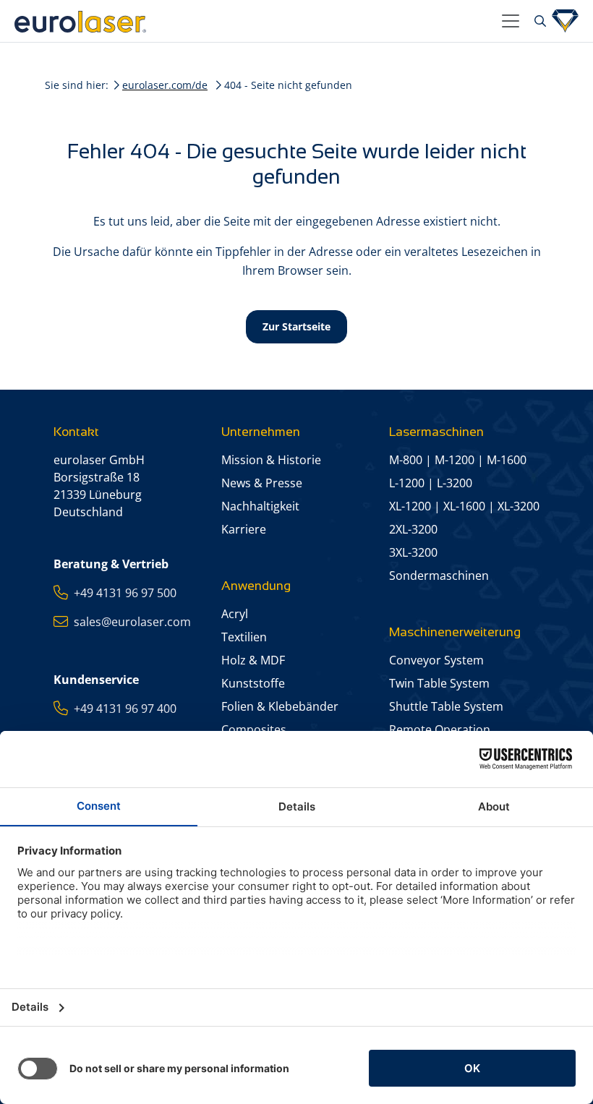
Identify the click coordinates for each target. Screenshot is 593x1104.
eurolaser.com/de (165, 85)
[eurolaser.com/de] (252, 21)
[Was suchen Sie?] (538, 21)
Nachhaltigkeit (260, 506)
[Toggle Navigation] (510, 21)
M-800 (405, 460)
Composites (253, 729)
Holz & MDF (253, 660)
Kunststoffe (253, 683)
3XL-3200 (413, 552)
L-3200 (454, 483)
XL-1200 (410, 506)
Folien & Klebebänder (279, 706)
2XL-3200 (413, 529)
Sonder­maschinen (439, 575)
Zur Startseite (296, 326)
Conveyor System (436, 660)
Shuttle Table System (446, 706)
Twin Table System (439, 683)
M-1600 (506, 460)
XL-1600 (464, 506)
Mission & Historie (271, 460)
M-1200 (454, 460)
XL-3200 (518, 506)
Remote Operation (439, 729)
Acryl (234, 614)
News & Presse (261, 483)
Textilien (244, 637)
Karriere (243, 529)
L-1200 (407, 483)
